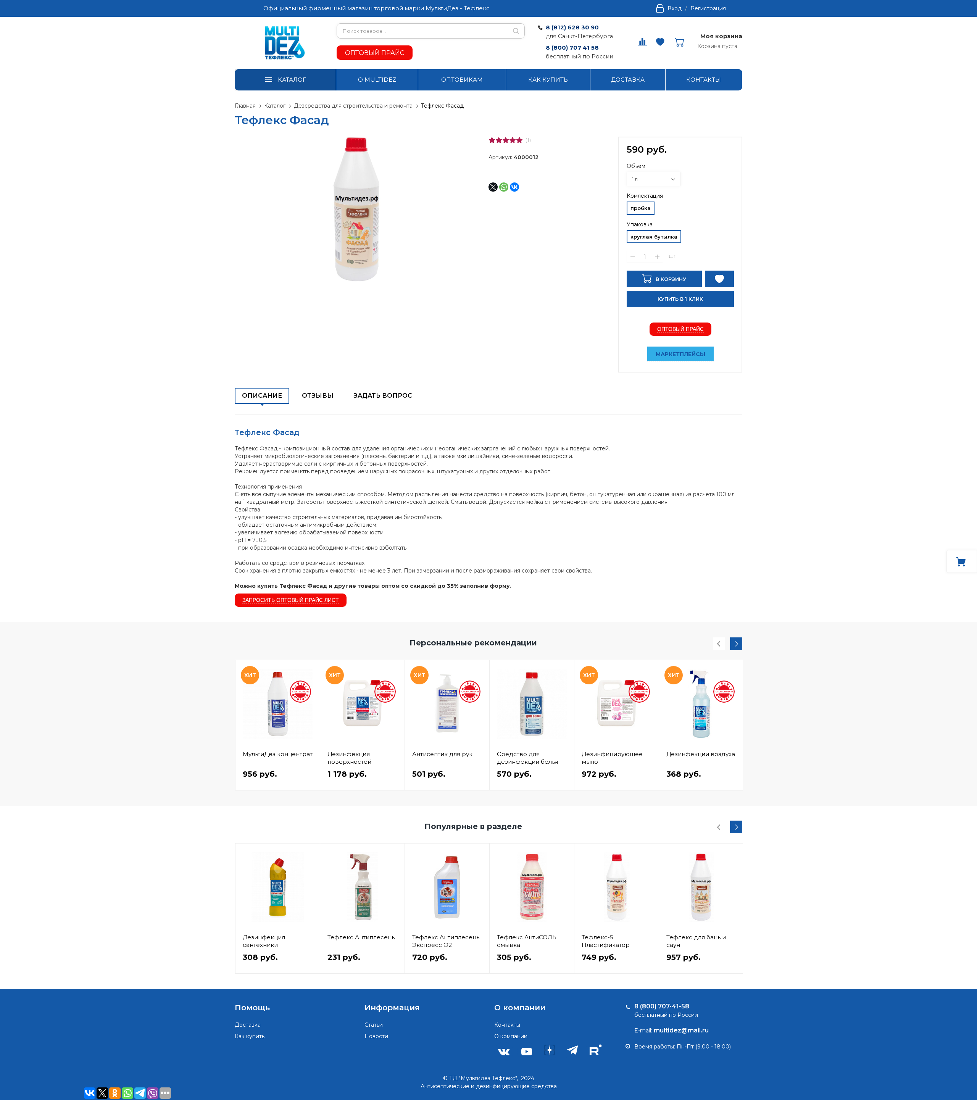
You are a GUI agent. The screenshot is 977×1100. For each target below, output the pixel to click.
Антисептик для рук (442, 754)
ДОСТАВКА (628, 79)
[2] (498, 140)
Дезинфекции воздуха (700, 754)
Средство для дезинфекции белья (527, 757)
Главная (245, 105)
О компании (510, 1036)
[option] (277, 725)
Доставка (248, 1024)
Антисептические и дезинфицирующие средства (489, 1086)
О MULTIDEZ (377, 79)
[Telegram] (572, 1050)
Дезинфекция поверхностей (349, 757)
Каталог (274, 105)
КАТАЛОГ (292, 79)
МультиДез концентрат (278, 754)
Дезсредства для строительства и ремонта (354, 105)
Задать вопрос (382, 395)
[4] (512, 140)
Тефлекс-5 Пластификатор (606, 941)
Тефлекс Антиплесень (361, 937)
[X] (493, 187)
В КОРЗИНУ (670, 279)
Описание (262, 395)
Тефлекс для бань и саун (696, 941)
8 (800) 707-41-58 (661, 1006)
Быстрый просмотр (277, 703)
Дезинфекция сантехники (264, 941)
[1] (491, 140)
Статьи (373, 1024)
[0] (642, 44)
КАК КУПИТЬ (548, 79)
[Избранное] (309, 853)
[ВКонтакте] (514, 187)
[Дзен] (549, 1050)
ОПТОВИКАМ (462, 79)
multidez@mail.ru (681, 1030)
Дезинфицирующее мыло (612, 757)
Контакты (507, 1024)
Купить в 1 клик (680, 299)
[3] (505, 140)
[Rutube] (595, 1049)
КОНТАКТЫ (703, 79)
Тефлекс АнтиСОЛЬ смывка (526, 941)
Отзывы (318, 395)
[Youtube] (526, 1051)
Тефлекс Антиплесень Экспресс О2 (445, 941)
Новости (376, 1036)
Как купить (249, 1036)
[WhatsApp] (503, 187)
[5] (519, 140)
